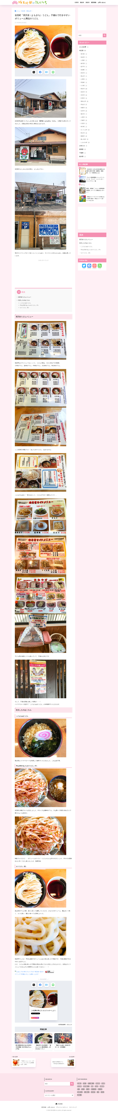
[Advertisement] (43, 273)
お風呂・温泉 (91, 1083)
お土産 (84, 1083)
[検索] (104, 35)
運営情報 (93, 2)
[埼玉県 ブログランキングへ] (49, 971)
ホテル (96, 1086)
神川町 (84, 126)
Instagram (94, 268)
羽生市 (84, 104)
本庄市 (84, 95)
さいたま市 (85, 129)
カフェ (103, 1083)
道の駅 (102, 1092)
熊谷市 (82, 2)
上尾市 (84, 117)
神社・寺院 (86, 1092)
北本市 (84, 110)
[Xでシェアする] (34, 72)
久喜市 (84, 123)
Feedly (99, 268)
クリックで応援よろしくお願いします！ (27, 974)
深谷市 (88, 2)
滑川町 (84, 54)
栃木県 (82, 156)
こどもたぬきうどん (25, 303)
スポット (79, 1086)
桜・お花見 (80, 1092)
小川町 (84, 85)
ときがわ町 (85, 142)
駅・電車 (79, 1095)
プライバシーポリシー (62, 1107)
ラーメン (102, 1086)
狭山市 (84, 76)
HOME (60, 1104)
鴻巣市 (84, 107)
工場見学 (100, 1089)
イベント (98, 1083)
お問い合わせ (102, 2)
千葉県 (82, 153)
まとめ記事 (83, 47)
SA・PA (79, 1083)
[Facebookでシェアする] (40, 72)
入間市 (84, 79)
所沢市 (84, 73)
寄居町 (84, 82)
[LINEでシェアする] (53, 72)
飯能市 (84, 136)
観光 (98, 1092)
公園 (78, 1089)
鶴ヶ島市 (84, 139)
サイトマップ (73, 1107)
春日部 (84, 63)
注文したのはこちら (24, 300)
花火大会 (93, 1092)
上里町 (84, 60)
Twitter (84, 268)
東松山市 (69, 1024)
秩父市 (84, 133)
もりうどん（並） (25, 307)
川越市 (84, 120)
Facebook (89, 268)
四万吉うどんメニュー (24, 297)
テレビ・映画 (86, 1086)
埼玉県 (82, 50)
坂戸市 (84, 66)
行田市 (77, 2)
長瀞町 (84, 69)
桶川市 (84, 114)
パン (92, 1086)
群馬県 (82, 149)
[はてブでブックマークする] (46, 72)
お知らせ (83, 145)
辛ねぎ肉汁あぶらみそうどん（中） (29, 305)
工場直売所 (93, 1089)
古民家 (82, 1089)
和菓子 (87, 1089)
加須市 (84, 57)
